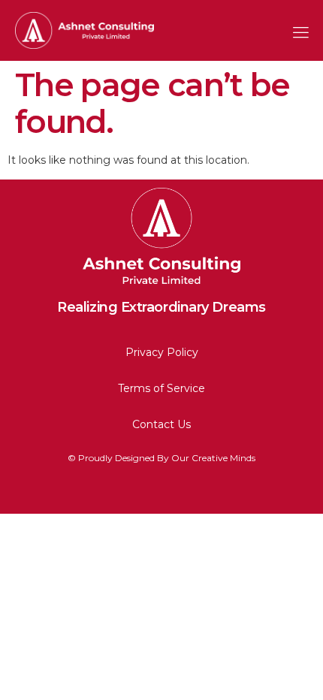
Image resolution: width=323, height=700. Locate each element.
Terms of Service (161, 388)
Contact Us (161, 424)
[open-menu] (296, 30)
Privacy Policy (161, 352)
